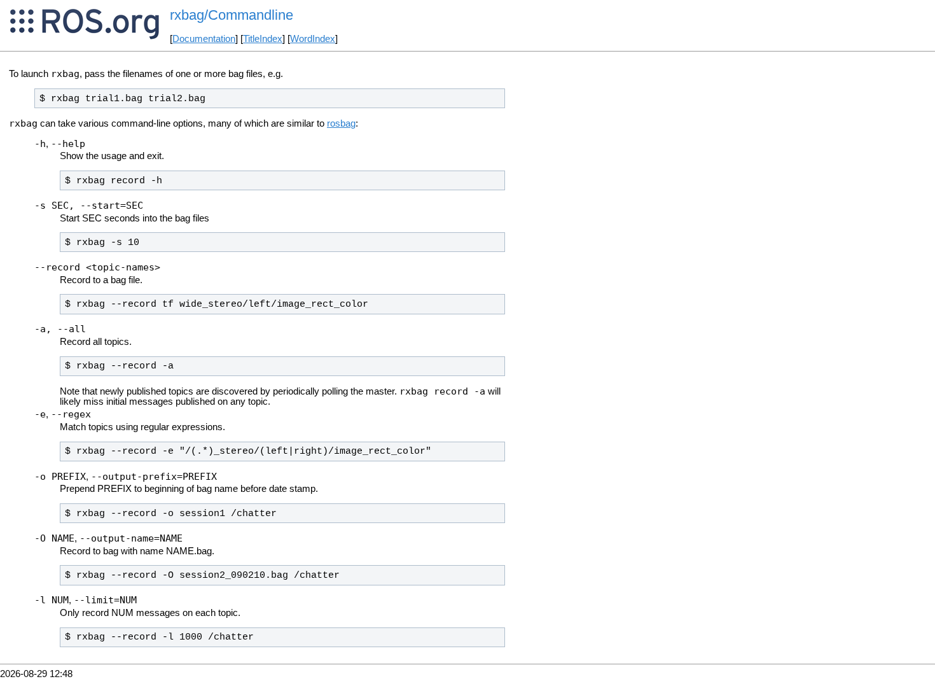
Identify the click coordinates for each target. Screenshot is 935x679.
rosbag (341, 123)
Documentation (203, 39)
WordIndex (312, 39)
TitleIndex (262, 39)
